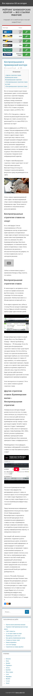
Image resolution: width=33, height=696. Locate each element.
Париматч (9, 665)
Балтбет (8, 670)
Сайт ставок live (10, 631)
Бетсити (8, 659)
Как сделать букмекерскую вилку (15, 638)
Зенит (7, 683)
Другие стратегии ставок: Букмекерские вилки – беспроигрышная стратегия (13, 77)
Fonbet (8, 681)
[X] (10, 604)
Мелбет (8, 679)
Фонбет (8, 663)
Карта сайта (19, 692)
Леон (7, 661)
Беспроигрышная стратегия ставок (16, 86)
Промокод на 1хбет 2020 (13, 636)
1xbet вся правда (11, 644)
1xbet (7, 674)
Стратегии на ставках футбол (14, 647)
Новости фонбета (11, 642)
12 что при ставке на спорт (14, 633)
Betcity (8, 667)
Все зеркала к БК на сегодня (14, 3)
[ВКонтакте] (5, 604)
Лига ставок (9, 672)
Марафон (9, 676)
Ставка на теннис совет (13, 640)
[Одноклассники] (7, 604)
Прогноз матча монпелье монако (15, 624)
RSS (24, 692)
